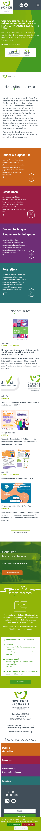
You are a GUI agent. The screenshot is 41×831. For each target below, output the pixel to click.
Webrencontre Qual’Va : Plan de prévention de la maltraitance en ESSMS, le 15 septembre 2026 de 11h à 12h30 (20, 24)
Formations (10, 269)
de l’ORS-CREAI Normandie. (20, 640)
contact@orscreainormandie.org (20, 732)
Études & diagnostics (17, 155)
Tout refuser (28, 825)
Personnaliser (20, 828)
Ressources (10, 192)
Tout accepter (14, 825)
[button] (38, 5)
